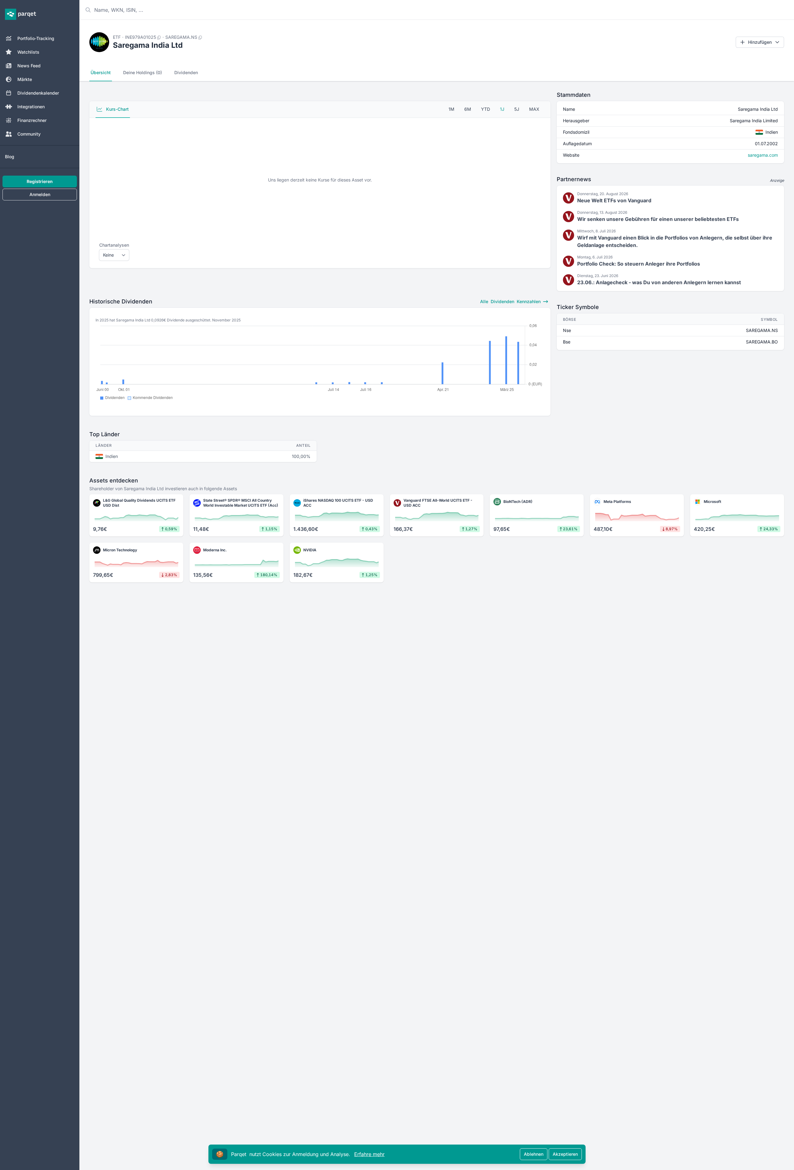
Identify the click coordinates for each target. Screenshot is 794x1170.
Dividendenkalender (38, 93)
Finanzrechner (32, 120)
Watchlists (28, 52)
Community (29, 134)
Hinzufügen (760, 42)
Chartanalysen (114, 245)
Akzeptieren (565, 1154)
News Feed (29, 65)
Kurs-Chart (117, 109)
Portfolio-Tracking (35, 38)
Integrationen (31, 106)
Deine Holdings (142, 72)
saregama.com (763, 155)
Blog (9, 156)
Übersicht (101, 72)
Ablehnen (533, 1154)
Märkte (24, 79)
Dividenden (186, 72)
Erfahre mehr (369, 1154)
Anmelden (39, 194)
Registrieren (40, 181)
